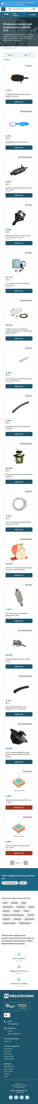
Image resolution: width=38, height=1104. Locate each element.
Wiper (23, 883)
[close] (36, 1)
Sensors (6, 919)
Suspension (29, 919)
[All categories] (3, 9)
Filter (9, 55)
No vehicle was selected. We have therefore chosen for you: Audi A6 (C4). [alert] (19, 4)
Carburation (8, 907)
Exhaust (6, 911)
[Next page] (26, 863)
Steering (17, 919)
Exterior (17, 911)
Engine (31, 907)
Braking (14, 903)
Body (5, 903)
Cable (23, 903)
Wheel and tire (25, 923)
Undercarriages (9, 923)
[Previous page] (12, 863)
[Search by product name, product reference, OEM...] (34, 9)
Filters (26, 911)
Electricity (21, 907)
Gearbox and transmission (13, 915)
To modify (32, 15)
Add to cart (19, 102)
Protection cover (10, 883)
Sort (26, 55)
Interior (31, 915)
